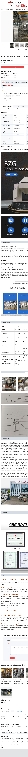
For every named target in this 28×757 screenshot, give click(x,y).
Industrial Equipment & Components (11, 9)
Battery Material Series (17, 714)
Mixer (14, 718)
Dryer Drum (4, 745)
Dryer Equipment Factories (7, 738)
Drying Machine (22, 9)
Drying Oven (3, 718)
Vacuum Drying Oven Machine (8, 732)
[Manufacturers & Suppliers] (14, 2)
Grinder (26, 718)
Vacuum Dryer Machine (7, 741)
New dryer (3, 714)
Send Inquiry (13, 67)
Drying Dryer (16, 741)
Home (2, 9)
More (2, 747)
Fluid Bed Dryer (4, 716)
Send (12, 658)
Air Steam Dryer (16, 716)
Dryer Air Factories (19, 738)
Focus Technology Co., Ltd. (16, 751)
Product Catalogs (19, 711)
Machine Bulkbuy (13, 745)
